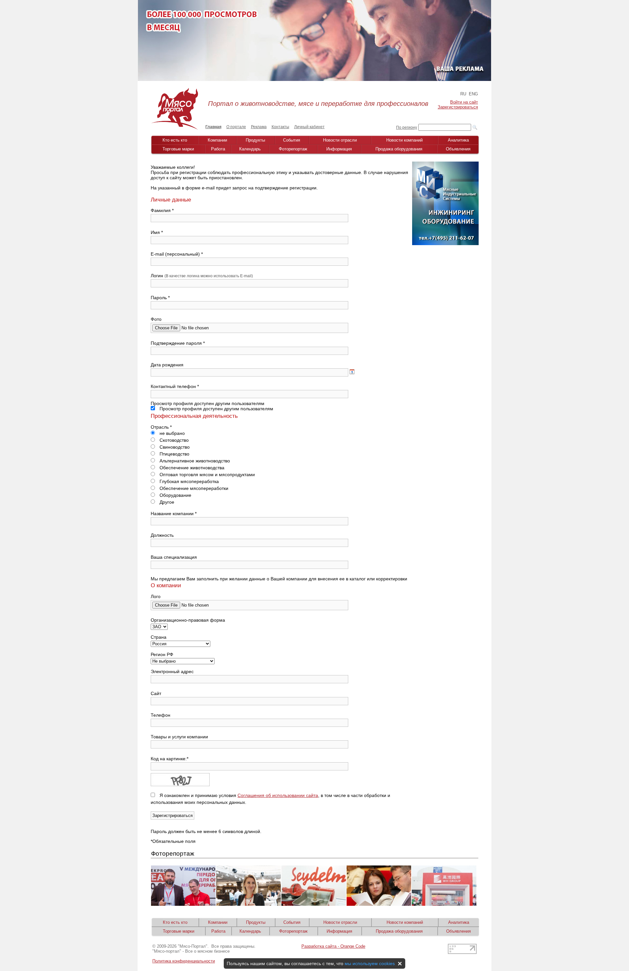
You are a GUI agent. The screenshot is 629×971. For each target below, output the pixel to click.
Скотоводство (173, 440)
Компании (217, 140)
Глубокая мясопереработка (188, 481)
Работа (218, 148)
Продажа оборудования (398, 148)
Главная (213, 127)
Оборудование (174, 495)
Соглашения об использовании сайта (278, 795)
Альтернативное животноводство (194, 460)
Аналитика (458, 140)
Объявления (458, 148)
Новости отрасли (340, 140)
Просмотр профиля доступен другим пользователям (215, 408)
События (291, 140)
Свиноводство (174, 447)
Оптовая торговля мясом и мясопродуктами (206, 474)
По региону (406, 127)
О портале (236, 127)
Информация (339, 148)
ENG (473, 93)
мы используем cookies (370, 963)
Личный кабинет (309, 127)
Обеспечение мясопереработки (193, 488)
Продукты (255, 140)
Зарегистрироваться (458, 107)
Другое (166, 502)
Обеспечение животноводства (191, 467)
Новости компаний (404, 140)
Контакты (280, 127)
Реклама (259, 127)
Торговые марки (178, 148)
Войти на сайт (464, 102)
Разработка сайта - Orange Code (333, 946)
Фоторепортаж (293, 148)
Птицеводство (173, 453)
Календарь (250, 148)
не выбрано (171, 433)
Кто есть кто (174, 140)
